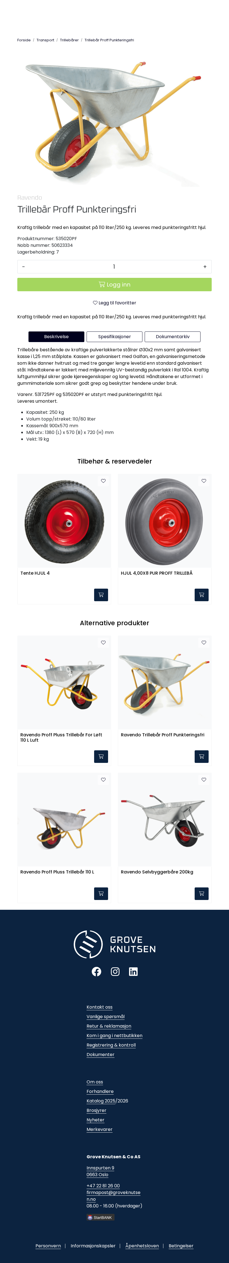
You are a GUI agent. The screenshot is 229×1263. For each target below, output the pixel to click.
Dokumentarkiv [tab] (173, 336)
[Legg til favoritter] (103, 481)
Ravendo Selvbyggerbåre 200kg (157, 872)
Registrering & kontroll (111, 1045)
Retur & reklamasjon (109, 1026)
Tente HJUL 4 (35, 573)
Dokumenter (101, 1054)
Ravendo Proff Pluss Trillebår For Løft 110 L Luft (61, 737)
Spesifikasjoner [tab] (114, 336)
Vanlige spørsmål (106, 1016)
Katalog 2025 (101, 1101)
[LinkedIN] (133, 971)
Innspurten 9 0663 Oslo (100, 1171)
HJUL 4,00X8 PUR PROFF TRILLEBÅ (157, 573)
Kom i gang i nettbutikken (114, 1035)
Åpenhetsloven (142, 1246)
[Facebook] (96, 971)
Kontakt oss (100, 1007)
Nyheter (95, 1120)
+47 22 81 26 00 (103, 1186)
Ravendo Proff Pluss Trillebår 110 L (57, 872)
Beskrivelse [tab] (56, 336)
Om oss (95, 1082)
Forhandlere (100, 1091)
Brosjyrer (96, 1110)
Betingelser (181, 1246)
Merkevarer (100, 1129)
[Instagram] (115, 971)
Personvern (48, 1246)
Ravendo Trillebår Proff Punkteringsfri (162, 735)
